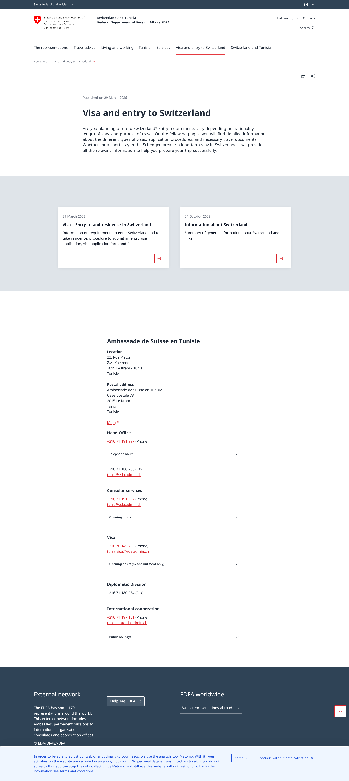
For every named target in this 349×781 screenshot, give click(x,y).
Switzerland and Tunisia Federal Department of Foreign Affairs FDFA (133, 19)
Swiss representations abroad (207, 707)
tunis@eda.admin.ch (124, 474)
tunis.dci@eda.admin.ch (127, 622)
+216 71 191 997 (120, 441)
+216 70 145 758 (120, 545)
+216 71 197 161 (120, 617)
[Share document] (312, 76)
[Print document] (303, 76)
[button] (51, 47)
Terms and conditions (76, 771)
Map (111, 422)
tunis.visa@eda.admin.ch (128, 551)
